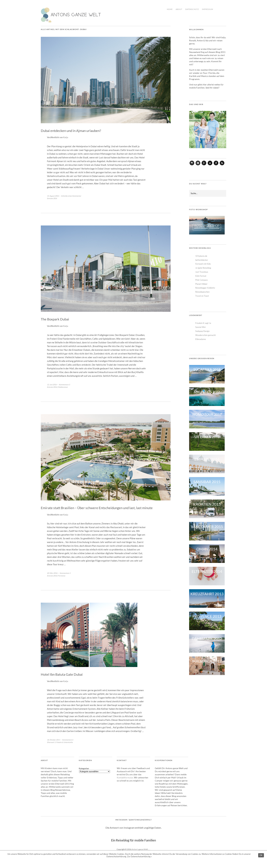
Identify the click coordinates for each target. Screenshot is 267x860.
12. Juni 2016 (52, 385)
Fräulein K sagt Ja (203, 323)
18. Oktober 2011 (53, 740)
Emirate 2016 (52, 387)
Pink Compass (201, 280)
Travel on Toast (202, 296)
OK (261, 855)
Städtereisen (63, 387)
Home (170, 9)
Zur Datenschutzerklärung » (139, 856)
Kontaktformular (125, 777)
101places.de (201, 256)
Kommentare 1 (65, 573)
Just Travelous (201, 272)
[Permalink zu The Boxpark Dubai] (106, 310)
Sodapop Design (202, 331)
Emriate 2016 (52, 198)
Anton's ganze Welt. (140, 849)
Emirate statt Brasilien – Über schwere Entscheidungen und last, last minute (97, 508)
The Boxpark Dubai (55, 319)
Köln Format (200, 276)
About (179, 9)
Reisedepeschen (202, 292)
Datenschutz (192, 9)
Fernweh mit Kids (203, 264)
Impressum (207, 9)
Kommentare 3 (64, 385)
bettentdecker (201, 260)
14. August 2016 (53, 196)
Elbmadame (200, 339)
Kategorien (84, 768)
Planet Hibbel (201, 284)
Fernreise (61, 576)
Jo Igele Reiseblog (203, 268)
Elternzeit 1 (51, 742)
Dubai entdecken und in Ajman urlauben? (71, 131)
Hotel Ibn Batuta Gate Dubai (62, 674)
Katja (65, 137)
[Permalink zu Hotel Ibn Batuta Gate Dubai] (89, 666)
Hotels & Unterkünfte (65, 742)
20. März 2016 (52, 573)
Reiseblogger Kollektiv (205, 288)
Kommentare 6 (67, 740)
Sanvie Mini (200, 327)
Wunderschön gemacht (205, 335)
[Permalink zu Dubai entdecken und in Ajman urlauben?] (106, 122)
